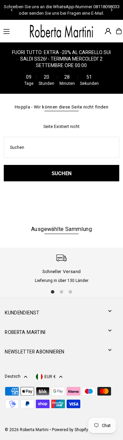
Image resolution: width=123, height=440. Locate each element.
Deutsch (12, 376)
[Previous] (12, 10)
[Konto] (108, 31)
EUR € (50, 376)
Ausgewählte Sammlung (61, 229)
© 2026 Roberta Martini (27, 429)
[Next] (111, 10)
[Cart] (119, 31)
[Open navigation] (12, 31)
